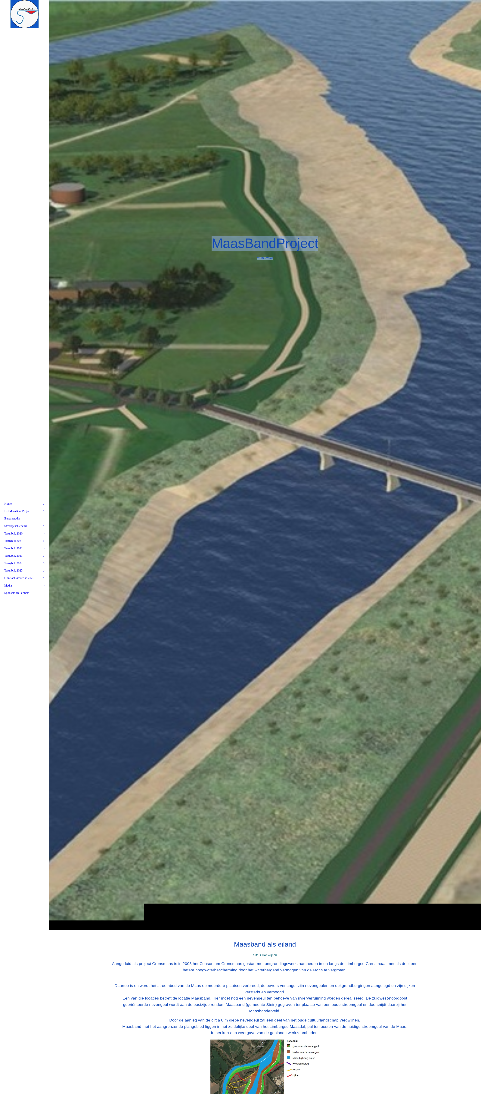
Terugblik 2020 (13, 533)
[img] (265, 465)
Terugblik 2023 (13, 555)
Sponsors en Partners (16, 592)
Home (8, 503)
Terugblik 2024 (13, 563)
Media (8, 585)
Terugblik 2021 (13, 540)
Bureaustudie (12, 518)
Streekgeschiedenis (15, 526)
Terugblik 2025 (13, 570)
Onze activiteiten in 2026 (19, 578)
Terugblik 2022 (13, 548)
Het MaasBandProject (17, 511)
